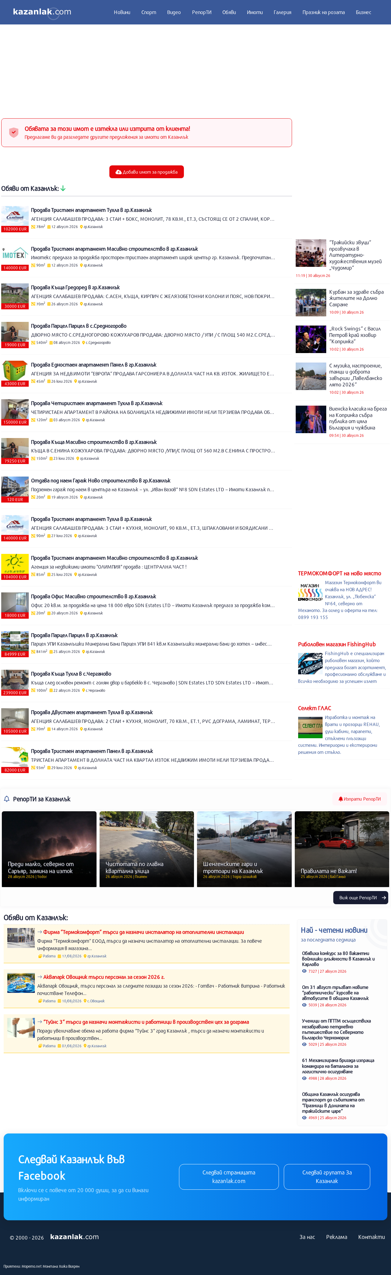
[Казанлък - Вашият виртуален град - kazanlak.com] (42, 12)
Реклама (336, 1236)
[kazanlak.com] (74, 1237)
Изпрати (362, 798)
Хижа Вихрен (69, 1266)
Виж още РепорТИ (359, 897)
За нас (307, 1236)
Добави (149, 172)
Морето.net (32, 1266)
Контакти (371, 1236)
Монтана (50, 1266)
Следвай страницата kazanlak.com (229, 1176)
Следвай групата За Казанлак (327, 1176)
